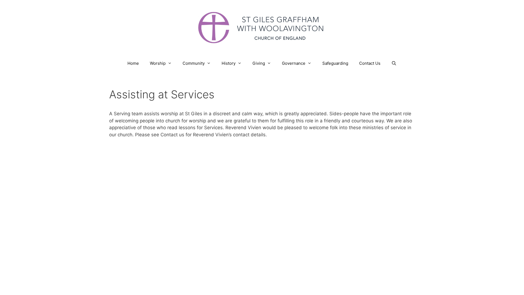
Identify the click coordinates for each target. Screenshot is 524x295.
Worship (158, 63)
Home (133, 63)
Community (194, 63)
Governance (293, 63)
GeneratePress (317, 163)
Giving (258, 63)
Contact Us (369, 63)
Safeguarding (335, 63)
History (229, 63)
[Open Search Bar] (394, 63)
